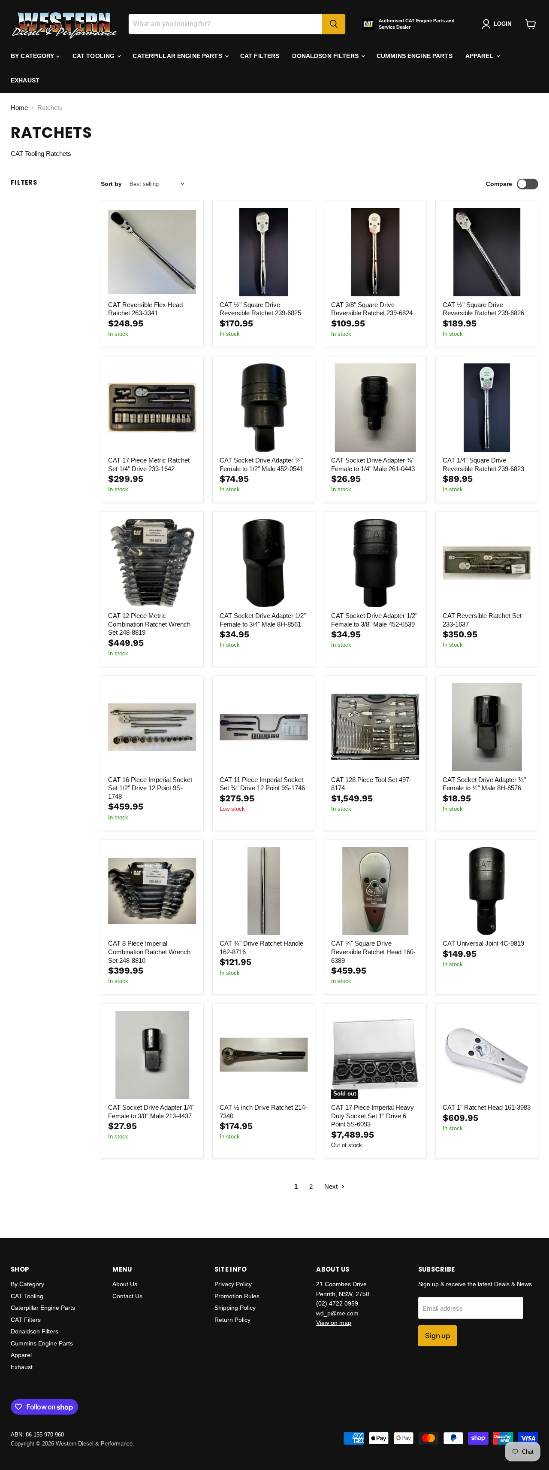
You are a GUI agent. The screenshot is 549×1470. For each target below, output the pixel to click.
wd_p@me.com (337, 1313)
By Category (33, 55)
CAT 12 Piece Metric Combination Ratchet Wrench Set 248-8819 (149, 624)
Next (331, 1186)
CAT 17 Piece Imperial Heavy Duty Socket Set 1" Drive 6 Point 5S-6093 (372, 1116)
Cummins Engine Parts (414, 55)
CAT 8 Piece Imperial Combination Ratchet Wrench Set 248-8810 (149, 952)
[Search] (333, 24)
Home (19, 107)
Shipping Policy (235, 1307)
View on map (333, 1322)
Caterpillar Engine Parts (178, 55)
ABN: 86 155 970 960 (37, 1434)
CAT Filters (260, 55)
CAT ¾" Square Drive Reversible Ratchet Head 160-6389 (373, 952)
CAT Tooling (94, 55)
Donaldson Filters (326, 55)
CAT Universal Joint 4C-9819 (483, 943)
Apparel (480, 55)
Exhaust (25, 80)
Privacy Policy (233, 1284)
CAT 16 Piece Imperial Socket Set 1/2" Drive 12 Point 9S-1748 (150, 788)
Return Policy (232, 1319)
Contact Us (127, 1296)
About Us (124, 1284)
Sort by (111, 183)
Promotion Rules (236, 1296)
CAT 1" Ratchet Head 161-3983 (487, 1107)
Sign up (437, 1335)
